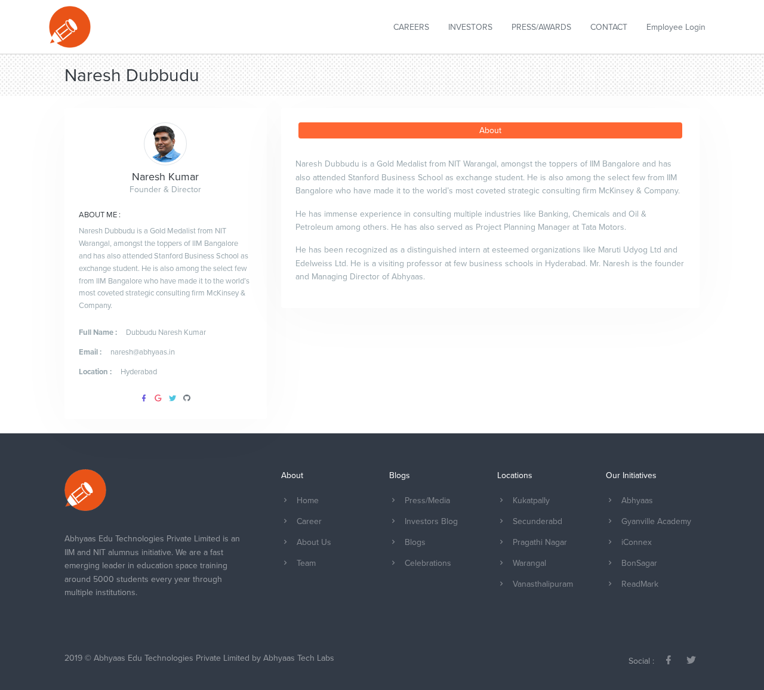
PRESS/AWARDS (541, 27)
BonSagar (639, 563)
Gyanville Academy (656, 521)
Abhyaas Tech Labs (298, 658)
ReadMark (639, 584)
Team (306, 563)
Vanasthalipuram (543, 584)
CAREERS (411, 27)
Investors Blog (431, 521)
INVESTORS (470, 27)
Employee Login (676, 27)
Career (309, 521)
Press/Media (427, 500)
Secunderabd (537, 521)
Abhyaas (637, 500)
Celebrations (428, 563)
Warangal (529, 563)
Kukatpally (531, 500)
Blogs (415, 542)
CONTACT (608, 27)
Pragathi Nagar (540, 542)
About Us (314, 542)
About (490, 130)
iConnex (636, 542)
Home (308, 500)
